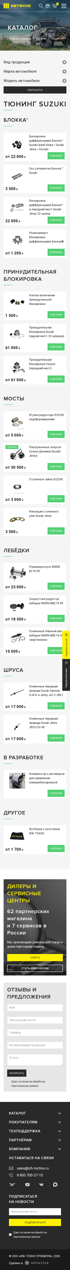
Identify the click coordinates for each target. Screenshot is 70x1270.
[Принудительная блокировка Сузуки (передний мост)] (17, 367)
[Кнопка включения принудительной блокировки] (17, 302)
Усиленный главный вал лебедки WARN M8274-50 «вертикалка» (46, 635)
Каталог (17, 1113)
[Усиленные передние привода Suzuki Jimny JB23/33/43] (17, 725)
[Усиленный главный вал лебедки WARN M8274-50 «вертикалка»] (17, 638)
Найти (35, 957)
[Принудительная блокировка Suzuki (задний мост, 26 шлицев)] (17, 334)
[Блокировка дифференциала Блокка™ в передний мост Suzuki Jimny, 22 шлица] (17, 208)
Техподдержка (24, 1131)
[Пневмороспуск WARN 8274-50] (17, 574)
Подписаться (35, 1222)
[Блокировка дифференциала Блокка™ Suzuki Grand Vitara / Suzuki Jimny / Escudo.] (17, 143)
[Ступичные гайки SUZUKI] (17, 486)
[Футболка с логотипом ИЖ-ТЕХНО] (17, 836)
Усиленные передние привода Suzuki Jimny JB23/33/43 (43, 723)
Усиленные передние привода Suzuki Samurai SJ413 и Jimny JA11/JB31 (46, 691)
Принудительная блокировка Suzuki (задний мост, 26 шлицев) (46, 332)
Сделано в (16, 1263)
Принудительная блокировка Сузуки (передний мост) (42, 364)
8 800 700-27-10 (30, 1175)
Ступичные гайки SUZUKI (46, 479)
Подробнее (56, 156)
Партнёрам (20, 1140)
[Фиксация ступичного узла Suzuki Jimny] (17, 518)
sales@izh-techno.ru (33, 1168)
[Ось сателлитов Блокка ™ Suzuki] (17, 175)
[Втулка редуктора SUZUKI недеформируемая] (17, 422)
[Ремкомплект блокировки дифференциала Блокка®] (17, 240)
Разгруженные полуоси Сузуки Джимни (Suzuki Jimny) (45, 451)
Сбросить (35, 90)
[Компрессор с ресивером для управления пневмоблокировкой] (17, 781)
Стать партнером (35, 968)
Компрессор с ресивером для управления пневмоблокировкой (46, 778)
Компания (19, 1149)
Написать (16, 1073)
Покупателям (23, 1122)
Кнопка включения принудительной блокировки (42, 300)
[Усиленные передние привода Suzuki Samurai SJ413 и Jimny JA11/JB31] (17, 693)
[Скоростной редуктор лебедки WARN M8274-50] (17, 606)
